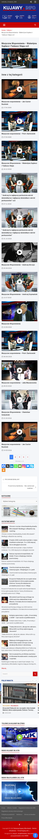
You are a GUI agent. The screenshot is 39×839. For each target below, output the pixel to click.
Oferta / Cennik (12, 808)
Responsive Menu (31, 2)
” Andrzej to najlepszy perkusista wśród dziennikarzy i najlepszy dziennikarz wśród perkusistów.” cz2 (18, 198)
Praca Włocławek (7, 818)
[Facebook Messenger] (28, 466)
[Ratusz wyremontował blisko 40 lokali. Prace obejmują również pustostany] (5, 556)
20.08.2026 (7, 713)
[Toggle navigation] (4, 25)
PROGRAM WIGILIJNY (12, 479)
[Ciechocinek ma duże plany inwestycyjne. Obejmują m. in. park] (5, 570)
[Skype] (32, 466)
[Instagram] (24, 466)
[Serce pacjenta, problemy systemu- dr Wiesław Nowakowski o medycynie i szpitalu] (5, 657)
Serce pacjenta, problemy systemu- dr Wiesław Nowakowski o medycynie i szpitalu (23, 656)
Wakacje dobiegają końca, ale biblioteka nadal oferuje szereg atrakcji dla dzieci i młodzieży (21, 643)
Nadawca (19, 814)
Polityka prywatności (8, 814)
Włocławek (6, 705)
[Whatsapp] (16, 466)
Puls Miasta (14, 705)
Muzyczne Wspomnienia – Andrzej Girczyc (18, 265)
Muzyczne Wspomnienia (11, 324)
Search (35, 674)
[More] (3, 470)
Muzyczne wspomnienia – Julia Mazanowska (19, 383)
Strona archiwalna (29, 814)
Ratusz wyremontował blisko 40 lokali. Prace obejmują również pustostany (21, 556)
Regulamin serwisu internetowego (12, 811)
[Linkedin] (12, 466)
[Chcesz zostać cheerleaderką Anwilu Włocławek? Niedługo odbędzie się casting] (5, 529)
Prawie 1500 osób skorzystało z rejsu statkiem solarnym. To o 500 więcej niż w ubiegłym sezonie (23, 542)
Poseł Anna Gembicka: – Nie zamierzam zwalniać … (21, 487)
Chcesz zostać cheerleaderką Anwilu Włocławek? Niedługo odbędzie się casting (23, 529)
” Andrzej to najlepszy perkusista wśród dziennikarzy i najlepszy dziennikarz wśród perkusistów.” (18, 232)
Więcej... (4, 668)
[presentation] (32, 680)
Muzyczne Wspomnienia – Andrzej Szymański (19, 294)
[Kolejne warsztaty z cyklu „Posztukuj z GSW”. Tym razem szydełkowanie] (5, 618)
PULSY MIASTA (7, 680)
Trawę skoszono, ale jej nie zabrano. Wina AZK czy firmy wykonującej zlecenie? (22, 629)
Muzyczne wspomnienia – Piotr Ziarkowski (18, 134)
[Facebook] (3, 466)
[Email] (20, 466)
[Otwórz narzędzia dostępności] (35, 835)
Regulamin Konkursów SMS (27, 808)
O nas (3, 808)
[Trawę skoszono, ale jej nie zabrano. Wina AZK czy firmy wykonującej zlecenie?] (5, 629)
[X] (7, 466)
